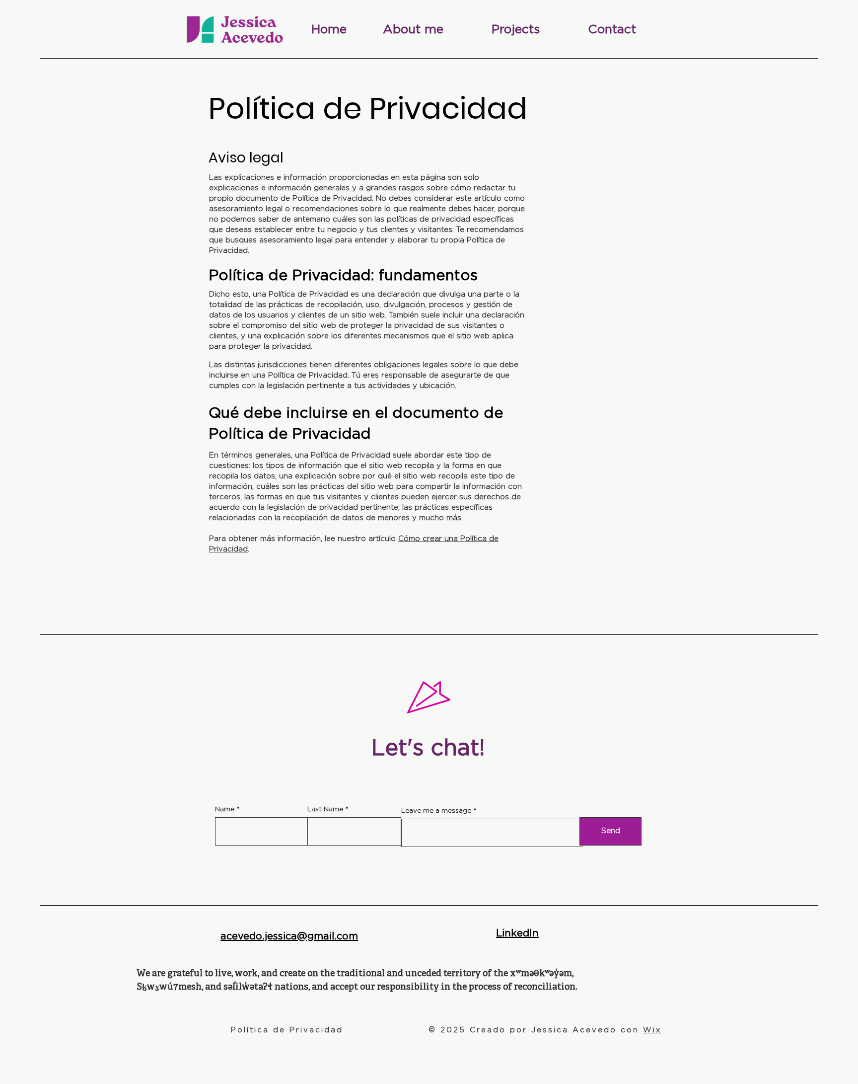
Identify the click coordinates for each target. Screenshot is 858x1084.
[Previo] (394, 697)
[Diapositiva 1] (429, 717)
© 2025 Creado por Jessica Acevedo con (545, 1030)
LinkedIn (517, 933)
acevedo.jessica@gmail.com (289, 936)
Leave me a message (436, 811)
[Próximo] (463, 697)
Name (224, 809)
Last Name (325, 809)
